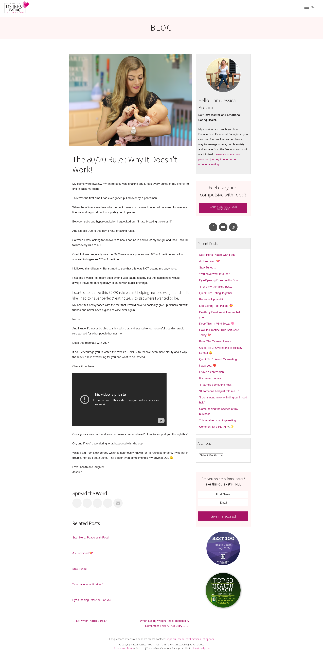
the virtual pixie (201, 648)
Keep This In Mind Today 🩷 (217, 323)
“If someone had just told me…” (219, 391)
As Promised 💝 (82, 553)
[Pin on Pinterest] (107, 503)
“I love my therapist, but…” (216, 286)
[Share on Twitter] (87, 503)
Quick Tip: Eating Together (215, 293)
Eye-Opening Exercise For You (91, 600)
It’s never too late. (210, 378)
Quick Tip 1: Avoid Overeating (218, 359)
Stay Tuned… (80, 568)
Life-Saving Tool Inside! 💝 (216, 305)
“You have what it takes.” (87, 584)
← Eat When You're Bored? (89, 620)
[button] (213, 227)
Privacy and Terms (124, 648)
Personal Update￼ (211, 299)
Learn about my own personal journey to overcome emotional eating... (219, 159)
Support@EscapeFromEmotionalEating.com (189, 639)
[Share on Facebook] (77, 503)
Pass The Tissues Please (215, 341)
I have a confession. (212, 372)
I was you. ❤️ (208, 365)
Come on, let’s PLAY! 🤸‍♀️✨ (216, 426)
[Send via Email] (118, 503)
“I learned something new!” (216, 384)
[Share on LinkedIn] (97, 503)
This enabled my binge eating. (218, 420)
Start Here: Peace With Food (90, 537)
